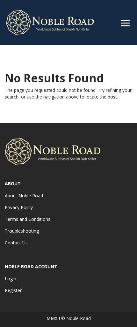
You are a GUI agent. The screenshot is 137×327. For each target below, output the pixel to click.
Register (13, 290)
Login (10, 279)
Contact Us (16, 243)
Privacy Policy (19, 207)
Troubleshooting (22, 231)
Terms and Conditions (27, 219)
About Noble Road (24, 196)
